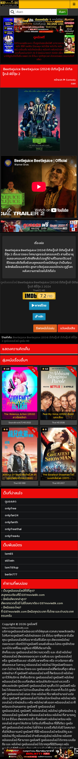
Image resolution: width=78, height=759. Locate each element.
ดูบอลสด (10, 501)
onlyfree (10, 508)
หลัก (40, 316)
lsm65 (9, 554)
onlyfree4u (12, 536)
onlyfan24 (11, 515)
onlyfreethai (13, 529)
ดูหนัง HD (24, 341)
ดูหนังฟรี (32, 624)
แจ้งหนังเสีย (67, 328)
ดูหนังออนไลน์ (9, 282)
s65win (9, 560)
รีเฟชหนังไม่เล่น (45, 328)
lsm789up (11, 567)
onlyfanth (11, 522)
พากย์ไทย (40, 305)
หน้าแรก (58, 80)
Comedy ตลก (71, 81)
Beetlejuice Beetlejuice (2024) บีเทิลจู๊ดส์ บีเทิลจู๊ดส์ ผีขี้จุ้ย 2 (37, 71)
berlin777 (11, 574)
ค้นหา (62, 12)
